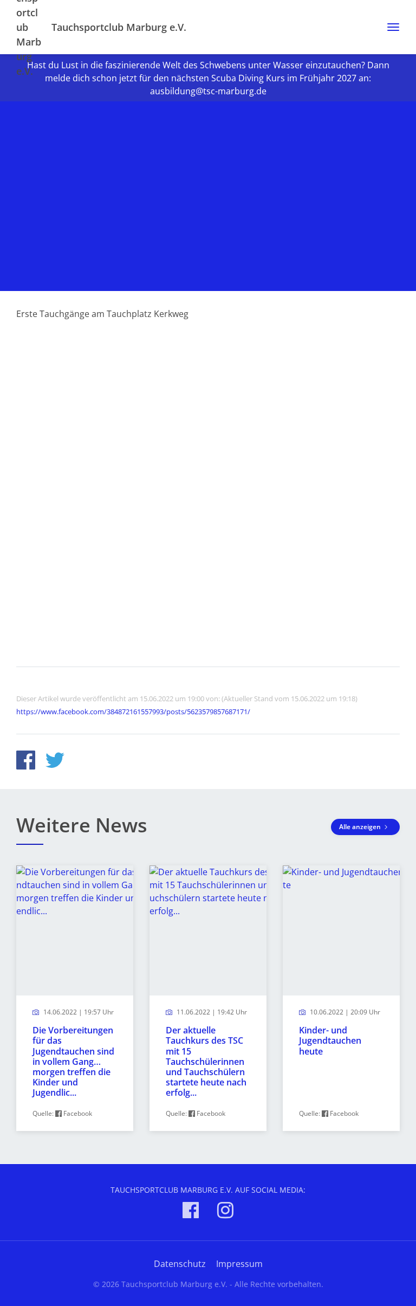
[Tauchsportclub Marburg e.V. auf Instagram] (225, 1212)
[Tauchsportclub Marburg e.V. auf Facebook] (191, 1212)
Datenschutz (180, 1264)
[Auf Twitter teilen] (55, 762)
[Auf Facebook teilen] (25, 762)
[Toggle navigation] (389, 27)
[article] (74, 998)
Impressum (239, 1264)
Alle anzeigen (360, 826)
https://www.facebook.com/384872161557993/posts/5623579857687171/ (133, 711)
